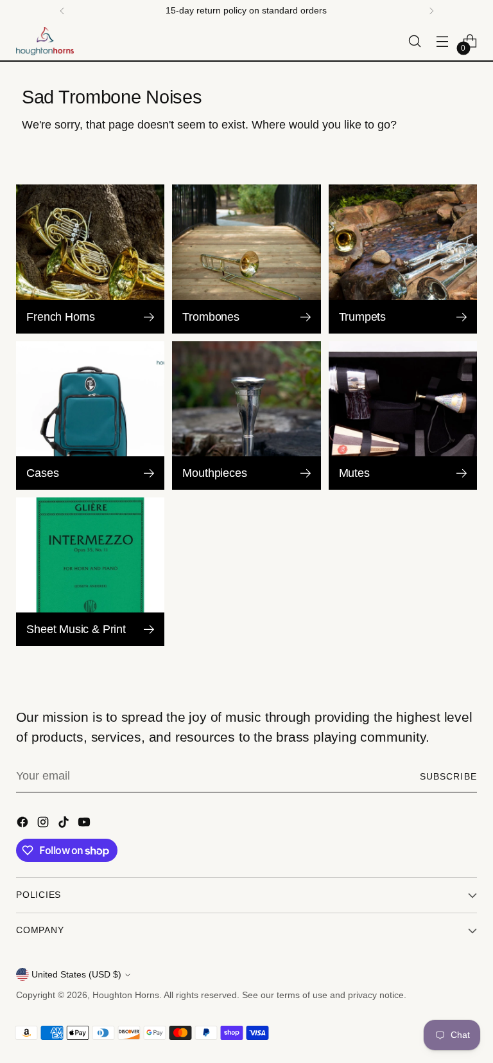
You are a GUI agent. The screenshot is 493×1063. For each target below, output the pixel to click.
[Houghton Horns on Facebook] (23, 825)
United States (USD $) (76, 974)
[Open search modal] (415, 41)
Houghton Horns (125, 995)
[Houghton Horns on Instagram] (44, 825)
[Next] (431, 11)
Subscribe (448, 776)
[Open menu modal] (442, 41)
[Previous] (62, 11)
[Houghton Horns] (45, 41)
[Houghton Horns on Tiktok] (65, 825)
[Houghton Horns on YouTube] (85, 825)
